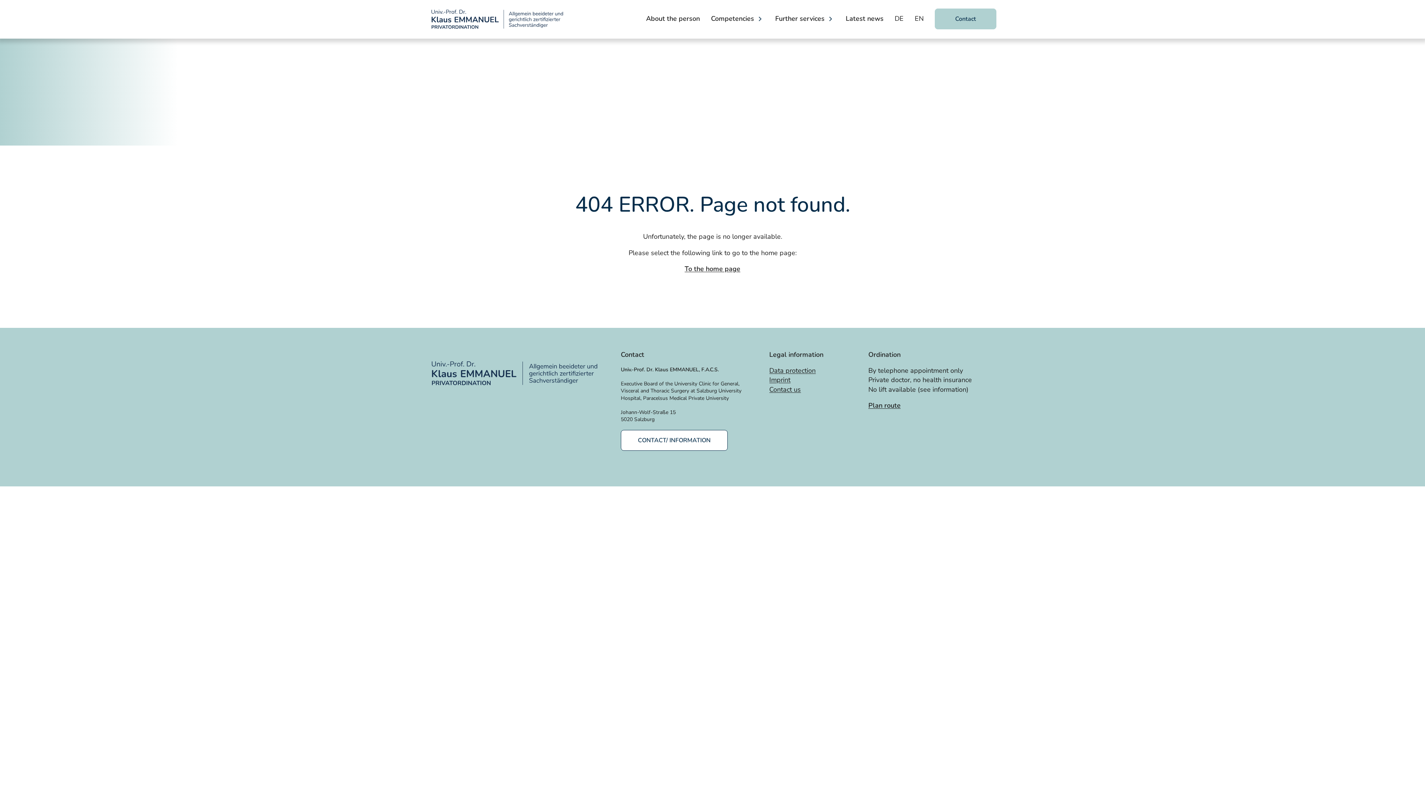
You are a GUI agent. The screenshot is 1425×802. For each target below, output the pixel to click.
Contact (965, 19)
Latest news (865, 18)
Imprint (779, 379)
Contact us (785, 389)
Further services (800, 18)
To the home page (712, 268)
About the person (673, 18)
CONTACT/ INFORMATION (674, 440)
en (919, 18)
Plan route (884, 405)
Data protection (792, 370)
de (899, 18)
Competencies (732, 18)
